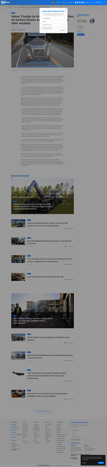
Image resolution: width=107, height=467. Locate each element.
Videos (58, 2)
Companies (70, 2)
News (53, 2)
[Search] (105, 2)
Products (64, 2)
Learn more (62, 30)
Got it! (101, 462)
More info (84, 462)
